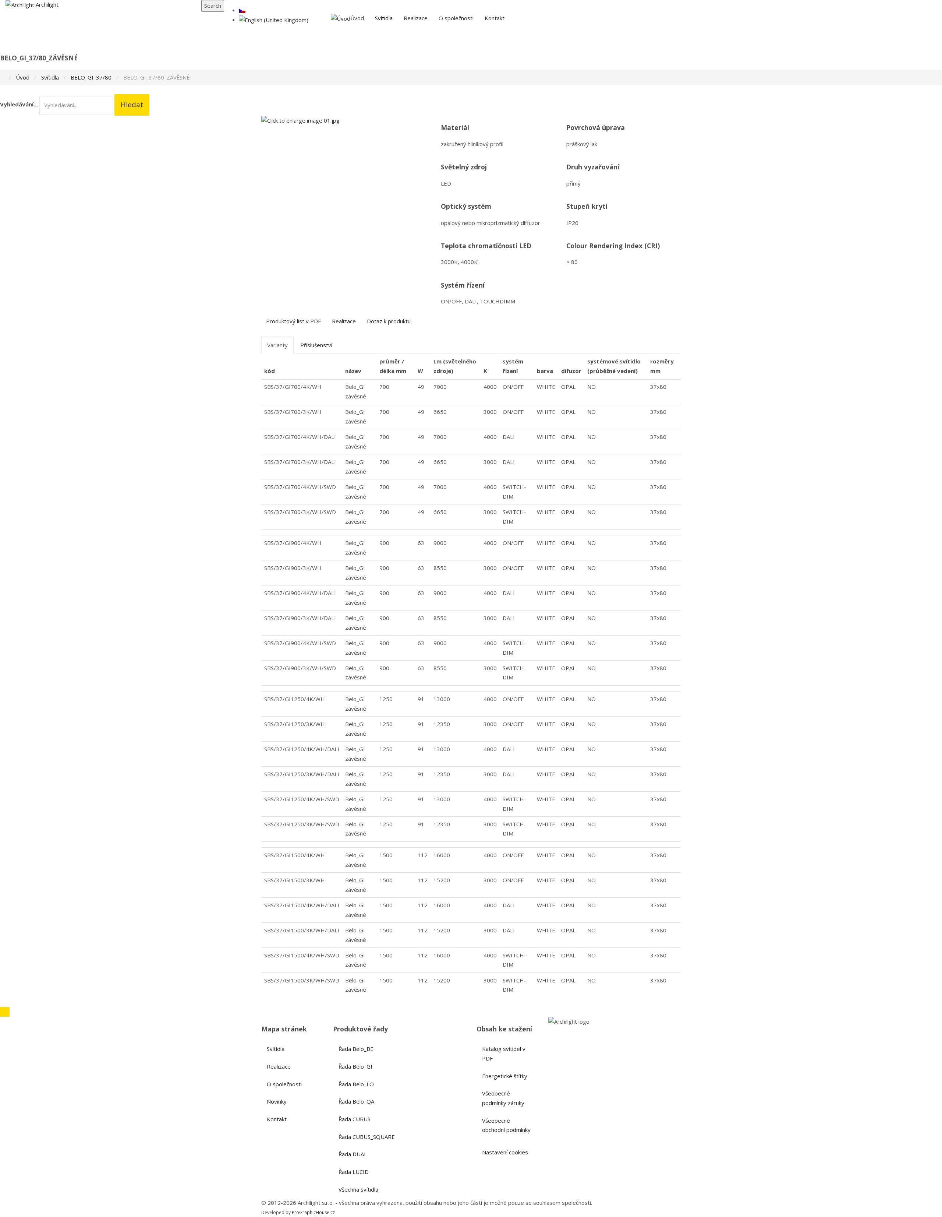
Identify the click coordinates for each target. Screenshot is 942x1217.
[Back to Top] (5, 1012)
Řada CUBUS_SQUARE (367, 1136)
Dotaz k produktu (389, 321)
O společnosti (456, 18)
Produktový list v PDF (293, 321)
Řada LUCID (354, 1171)
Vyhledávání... (19, 104)
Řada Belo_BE (356, 1048)
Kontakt (494, 18)
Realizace (416, 18)
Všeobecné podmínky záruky (503, 1098)
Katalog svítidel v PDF (503, 1053)
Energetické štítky (504, 1076)
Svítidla (384, 18)
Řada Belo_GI (355, 1066)
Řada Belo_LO (356, 1084)
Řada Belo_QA (356, 1101)
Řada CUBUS (355, 1119)
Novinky (277, 1101)
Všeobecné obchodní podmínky (506, 1125)
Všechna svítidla (358, 1189)
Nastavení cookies (505, 1152)
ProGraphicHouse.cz (313, 1212)
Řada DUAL (353, 1154)
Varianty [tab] (277, 345)
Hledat (132, 104)
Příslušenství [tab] (316, 345)
